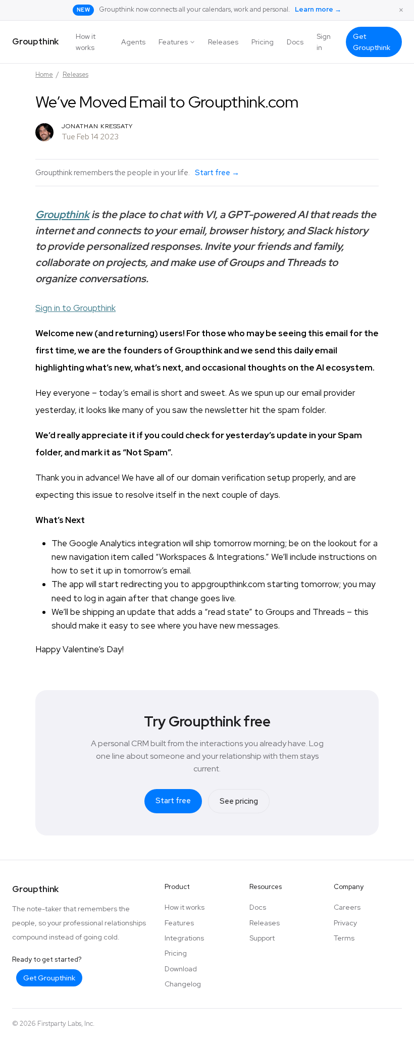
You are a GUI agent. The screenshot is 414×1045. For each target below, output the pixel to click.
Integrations (184, 938)
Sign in (324, 42)
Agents (133, 41)
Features (173, 41)
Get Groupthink (371, 42)
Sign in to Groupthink (75, 308)
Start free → (217, 173)
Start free (173, 801)
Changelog (183, 983)
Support (262, 938)
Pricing (262, 41)
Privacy (345, 922)
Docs (295, 41)
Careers (347, 907)
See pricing (239, 801)
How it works (85, 42)
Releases (223, 41)
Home (44, 74)
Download (181, 968)
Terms (344, 938)
